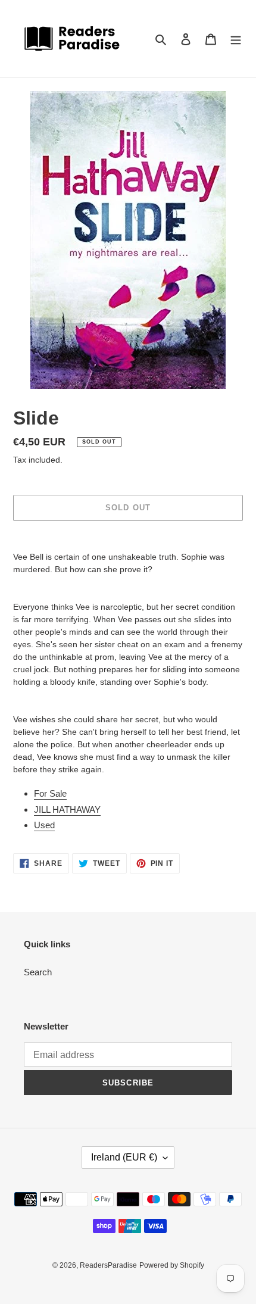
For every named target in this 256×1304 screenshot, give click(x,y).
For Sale (50, 793)
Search (38, 972)
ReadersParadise (108, 1265)
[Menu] (235, 39)
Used (44, 825)
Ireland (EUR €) (124, 1157)
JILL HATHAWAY (67, 809)
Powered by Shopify (171, 1265)
